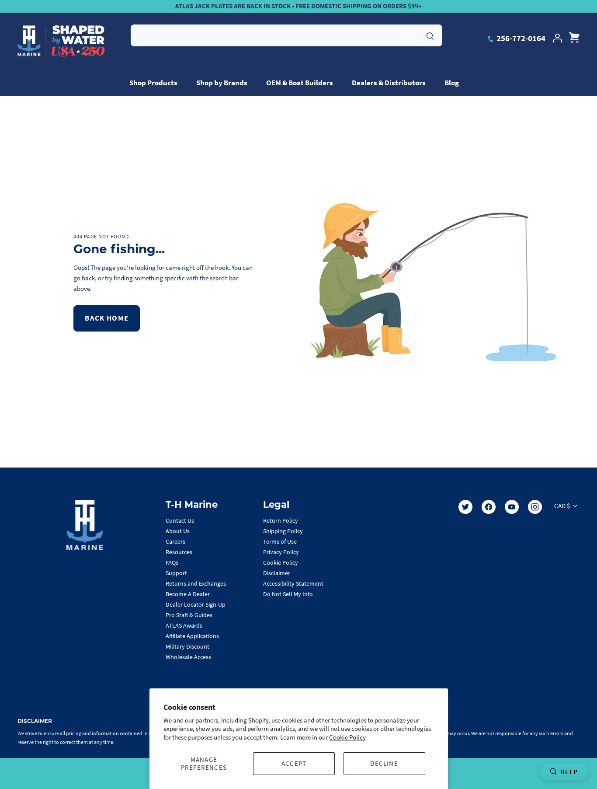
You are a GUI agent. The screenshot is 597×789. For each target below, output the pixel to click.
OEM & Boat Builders (299, 82)
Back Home (106, 318)
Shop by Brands (221, 82)
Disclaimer (276, 573)
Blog (451, 82)
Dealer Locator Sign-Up (196, 604)
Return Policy (280, 520)
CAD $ (562, 506)
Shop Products (153, 82)
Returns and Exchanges (196, 583)
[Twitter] (465, 507)
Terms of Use (280, 541)
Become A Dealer (188, 594)
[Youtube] (512, 507)
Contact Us (180, 520)
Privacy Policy (281, 552)
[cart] (574, 38)
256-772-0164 (520, 38)
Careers (175, 541)
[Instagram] (535, 507)
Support (176, 573)
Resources (179, 552)
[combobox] (286, 35)
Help (569, 772)
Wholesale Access (188, 657)
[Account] (557, 38)
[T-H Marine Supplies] (61, 41)
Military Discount (187, 646)
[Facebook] (489, 507)
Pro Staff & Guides (189, 615)
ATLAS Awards (184, 625)
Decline (384, 763)
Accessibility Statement (293, 583)
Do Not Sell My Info (288, 594)
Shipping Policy (283, 531)
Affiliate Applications (192, 636)
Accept (293, 763)
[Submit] (430, 35)
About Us (178, 531)
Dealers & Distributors (389, 82)
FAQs (172, 562)
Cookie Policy (347, 737)
